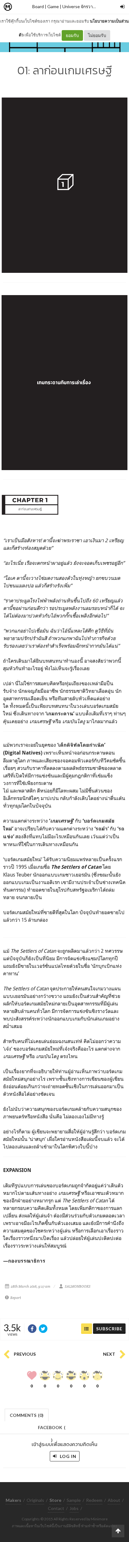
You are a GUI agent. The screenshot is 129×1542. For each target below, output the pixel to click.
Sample (74, 1500)
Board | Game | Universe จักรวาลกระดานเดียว (75, 6)
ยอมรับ (72, 35)
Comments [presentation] (27, 1415)
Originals (35, 1500)
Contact (56, 1508)
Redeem (94, 1500)
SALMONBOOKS (77, 1286)
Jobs (74, 1508)
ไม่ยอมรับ (97, 35)
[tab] (27, 1414)
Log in (67, 1456)
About (114, 1500)
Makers (21, 7)
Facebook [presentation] (51, 1429)
